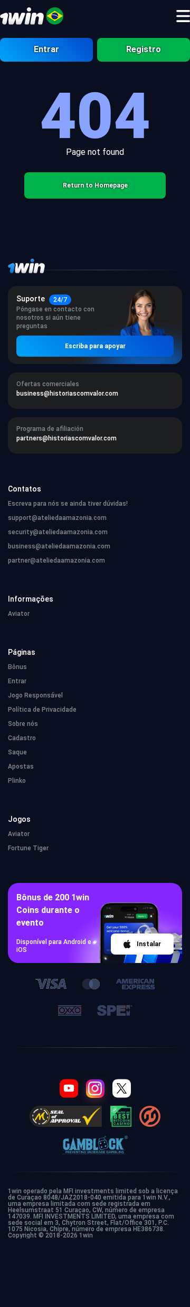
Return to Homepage (95, 185)
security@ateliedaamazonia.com (58, 532)
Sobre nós (23, 724)
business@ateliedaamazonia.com (59, 546)
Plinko (17, 781)
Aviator (19, 614)
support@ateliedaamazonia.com (57, 518)
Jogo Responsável (35, 695)
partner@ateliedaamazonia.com (56, 560)
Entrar (46, 49)
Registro (143, 49)
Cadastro (22, 738)
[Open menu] (183, 16)
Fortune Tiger (28, 848)
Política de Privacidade (42, 709)
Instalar (149, 944)
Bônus (17, 667)
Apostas (21, 766)
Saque (17, 752)
